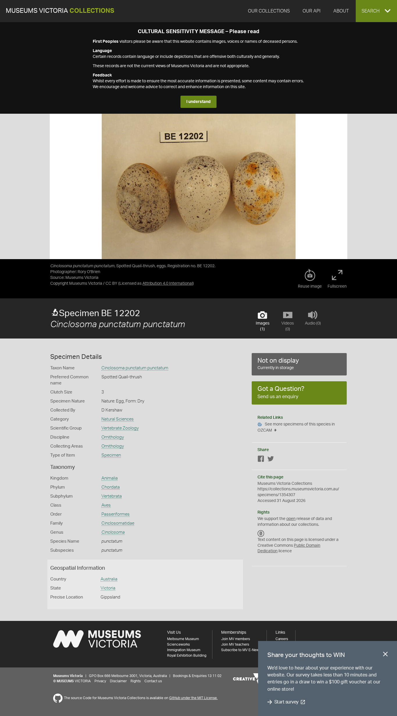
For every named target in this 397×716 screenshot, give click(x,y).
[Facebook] (260, 459)
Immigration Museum (183, 650)
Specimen (111, 455)
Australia (109, 579)
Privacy (100, 681)
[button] (376, 11)
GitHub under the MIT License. (193, 698)
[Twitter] (270, 459)
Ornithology (112, 437)
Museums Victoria (60, 11)
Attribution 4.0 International (167, 284)
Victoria (108, 588)
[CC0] (260, 533)
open (291, 519)
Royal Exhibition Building (186, 655)
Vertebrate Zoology (120, 428)
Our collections (269, 11)
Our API (312, 11)
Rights (135, 681)
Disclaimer (118, 681)
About (341, 11)
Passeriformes (115, 514)
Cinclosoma (113, 532)
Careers (282, 639)
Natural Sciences (117, 419)
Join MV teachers (235, 644)
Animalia (109, 478)
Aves (106, 505)
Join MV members (235, 639)
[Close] (385, 655)
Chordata (110, 487)
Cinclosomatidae (117, 523)
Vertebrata (111, 496)
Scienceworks (178, 644)
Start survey (286, 702)
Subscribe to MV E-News (241, 650)
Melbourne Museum (183, 639)
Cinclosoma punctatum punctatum (134, 368)
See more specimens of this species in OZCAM (296, 427)
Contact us (153, 681)
